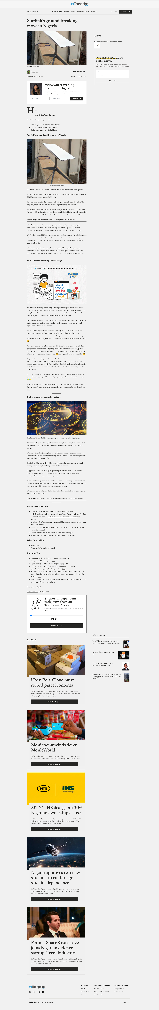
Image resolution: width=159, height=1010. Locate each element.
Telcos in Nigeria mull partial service (43, 533)
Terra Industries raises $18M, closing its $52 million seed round (56, 219)
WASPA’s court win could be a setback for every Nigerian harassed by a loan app (61, 498)
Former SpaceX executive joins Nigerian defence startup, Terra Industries (55, 948)
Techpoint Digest (81, 76)
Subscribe (124, 12)
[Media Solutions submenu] (96, 11)
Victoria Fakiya (35, 72)
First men (34, 548)
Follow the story (52, 702)
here (67, 558)
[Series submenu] (75, 11)
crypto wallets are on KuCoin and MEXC (65, 527)
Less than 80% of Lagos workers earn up (44, 522)
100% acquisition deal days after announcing (63, 517)
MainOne (53, 240)
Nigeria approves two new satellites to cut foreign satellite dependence (55, 878)
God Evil (35, 545)
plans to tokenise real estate (66, 535)
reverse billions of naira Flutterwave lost (64, 514)
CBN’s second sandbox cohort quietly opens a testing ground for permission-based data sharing (106, 677)
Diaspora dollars (36, 511)
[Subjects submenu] (69, 11)
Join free (75, 98)
